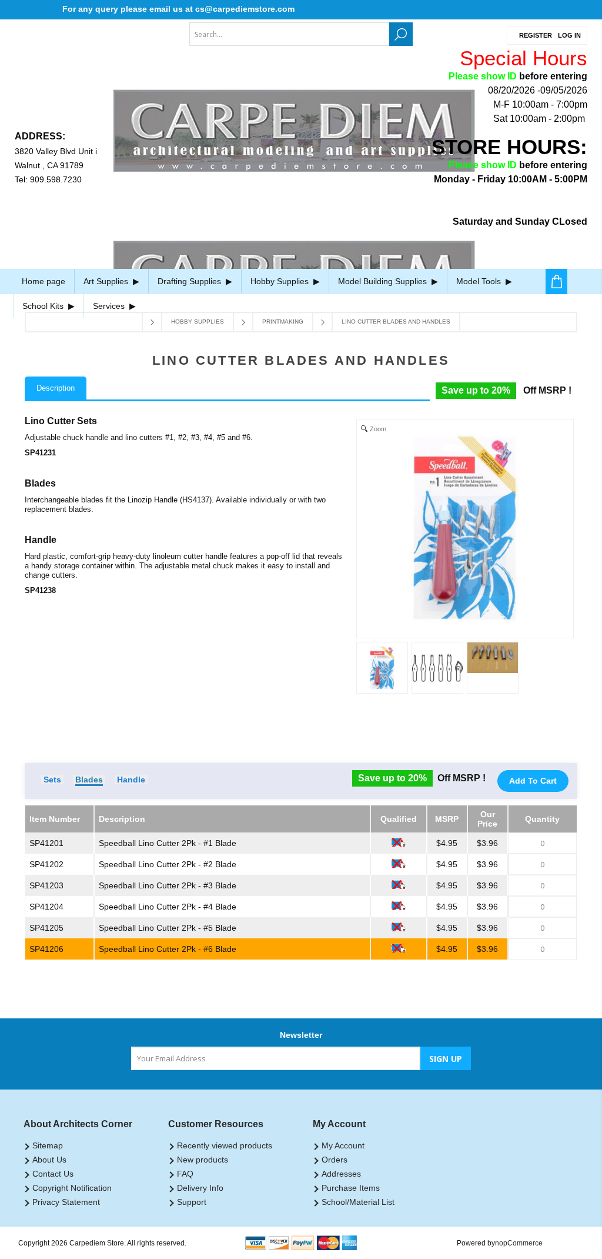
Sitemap (47, 1145)
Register (535, 35)
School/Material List (358, 1202)
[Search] (401, 34)
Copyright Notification (72, 1188)
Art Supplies (107, 281)
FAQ (185, 1173)
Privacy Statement (66, 1202)
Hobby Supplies (280, 281)
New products (202, 1159)
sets (52, 779)
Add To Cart (533, 780)
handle (131, 779)
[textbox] (289, 34)
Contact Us (52, 1173)
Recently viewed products (224, 1145)
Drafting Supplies (190, 281)
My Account (343, 1145)
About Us (49, 1159)
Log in (569, 35)
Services (110, 306)
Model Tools (479, 281)
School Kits (44, 306)
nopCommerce (519, 1243)
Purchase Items (351, 1188)
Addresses (341, 1173)
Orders (334, 1159)
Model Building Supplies (383, 281)
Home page (43, 281)
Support (191, 1202)
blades (89, 779)
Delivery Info (200, 1188)
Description (55, 388)
